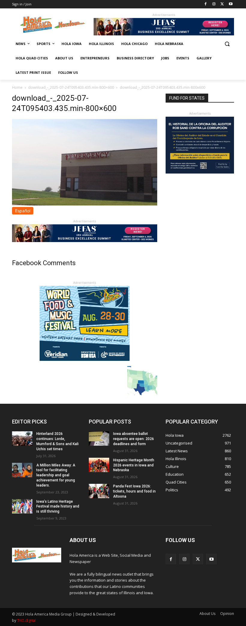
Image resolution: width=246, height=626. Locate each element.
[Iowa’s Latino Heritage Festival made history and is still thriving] (22, 506)
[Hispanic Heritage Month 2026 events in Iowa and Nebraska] (99, 465)
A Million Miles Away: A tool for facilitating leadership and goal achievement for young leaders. (55, 475)
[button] (227, 44)
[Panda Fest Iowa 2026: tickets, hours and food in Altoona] (99, 491)
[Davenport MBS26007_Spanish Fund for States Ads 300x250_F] (200, 172)
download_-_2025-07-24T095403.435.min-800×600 (71, 87)
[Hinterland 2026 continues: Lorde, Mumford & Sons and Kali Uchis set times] (22, 438)
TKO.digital (26, 620)
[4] (164, 33)
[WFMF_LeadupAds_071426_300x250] (85, 359)
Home (17, 87)
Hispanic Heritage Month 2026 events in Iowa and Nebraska (133, 465)
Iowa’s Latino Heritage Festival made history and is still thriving (57, 506)
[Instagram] (214, 4)
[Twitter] (222, 4)
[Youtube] (230, 4)
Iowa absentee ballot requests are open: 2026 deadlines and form (133, 439)
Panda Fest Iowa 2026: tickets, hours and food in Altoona (134, 491)
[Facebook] (205, 4)
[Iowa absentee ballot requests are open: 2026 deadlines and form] (99, 438)
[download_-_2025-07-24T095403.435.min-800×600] (84, 203)
